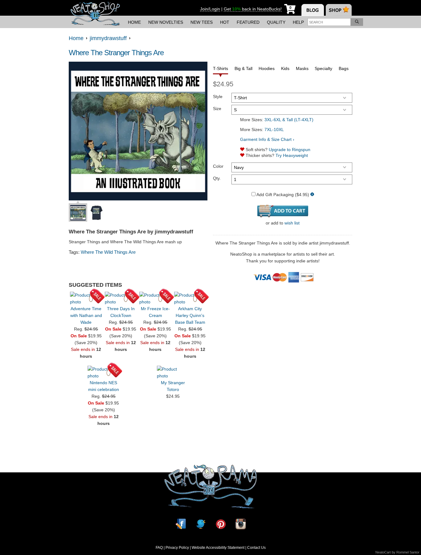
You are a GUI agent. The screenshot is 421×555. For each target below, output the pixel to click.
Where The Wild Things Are (108, 252)
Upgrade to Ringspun (289, 149)
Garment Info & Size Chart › (267, 139)
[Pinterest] (220, 524)
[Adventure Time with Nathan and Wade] (86, 298)
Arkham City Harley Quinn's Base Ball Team (190, 315)
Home (134, 22)
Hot (224, 22)
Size (217, 108)
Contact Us (256, 547)
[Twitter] (200, 524)
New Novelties (165, 22)
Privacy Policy (177, 547)
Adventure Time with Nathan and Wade (86, 315)
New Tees (201, 22)
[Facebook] (180, 524)
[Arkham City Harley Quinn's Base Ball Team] (190, 298)
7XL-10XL (274, 129)
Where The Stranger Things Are (116, 52)
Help (298, 22)
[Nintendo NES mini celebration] (103, 372)
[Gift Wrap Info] (312, 194)
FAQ (159, 547)
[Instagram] (240, 524)
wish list (292, 222)
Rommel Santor (407, 552)
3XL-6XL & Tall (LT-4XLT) (288, 119)
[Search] (357, 22)
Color (218, 166)
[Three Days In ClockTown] (120, 298)
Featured (248, 22)
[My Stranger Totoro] (173, 372)
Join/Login (210, 8)
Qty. (217, 178)
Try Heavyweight (292, 155)
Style (218, 96)
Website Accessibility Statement (218, 547)
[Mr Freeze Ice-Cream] (155, 298)
